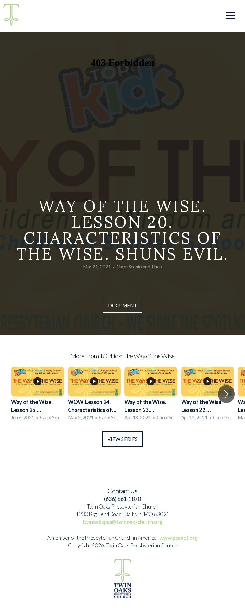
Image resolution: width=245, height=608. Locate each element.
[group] (37, 394)
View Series (122, 439)
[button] (226, 394)
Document (122, 305)
